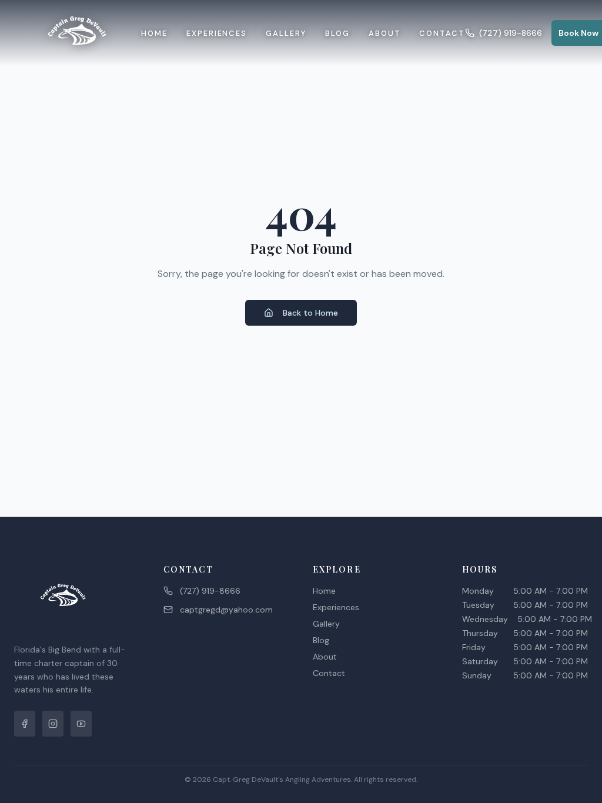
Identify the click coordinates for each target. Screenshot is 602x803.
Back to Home (310, 312)
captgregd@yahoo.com (226, 609)
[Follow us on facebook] (24, 724)
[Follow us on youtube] (81, 724)
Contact (442, 33)
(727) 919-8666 (510, 33)
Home (154, 33)
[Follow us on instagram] (52, 724)
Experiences (216, 33)
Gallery (286, 33)
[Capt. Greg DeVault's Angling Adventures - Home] (77, 33)
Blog (337, 33)
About (385, 33)
